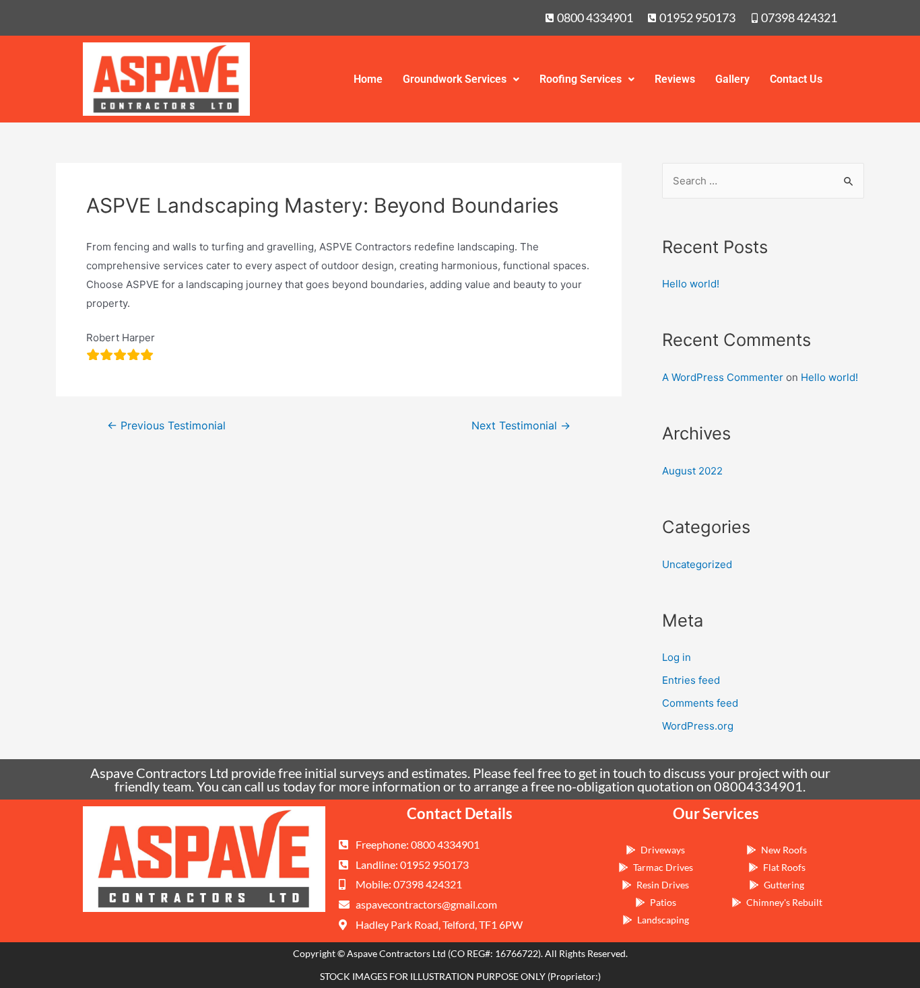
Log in (676, 657)
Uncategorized (697, 564)
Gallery (732, 79)
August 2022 (692, 470)
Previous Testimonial (166, 426)
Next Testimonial (520, 426)
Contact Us (796, 79)
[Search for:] (763, 180)
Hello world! (690, 283)
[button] (461, 79)
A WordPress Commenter (722, 377)
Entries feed (691, 680)
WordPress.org (697, 725)
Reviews (675, 79)
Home (368, 79)
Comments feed (700, 703)
